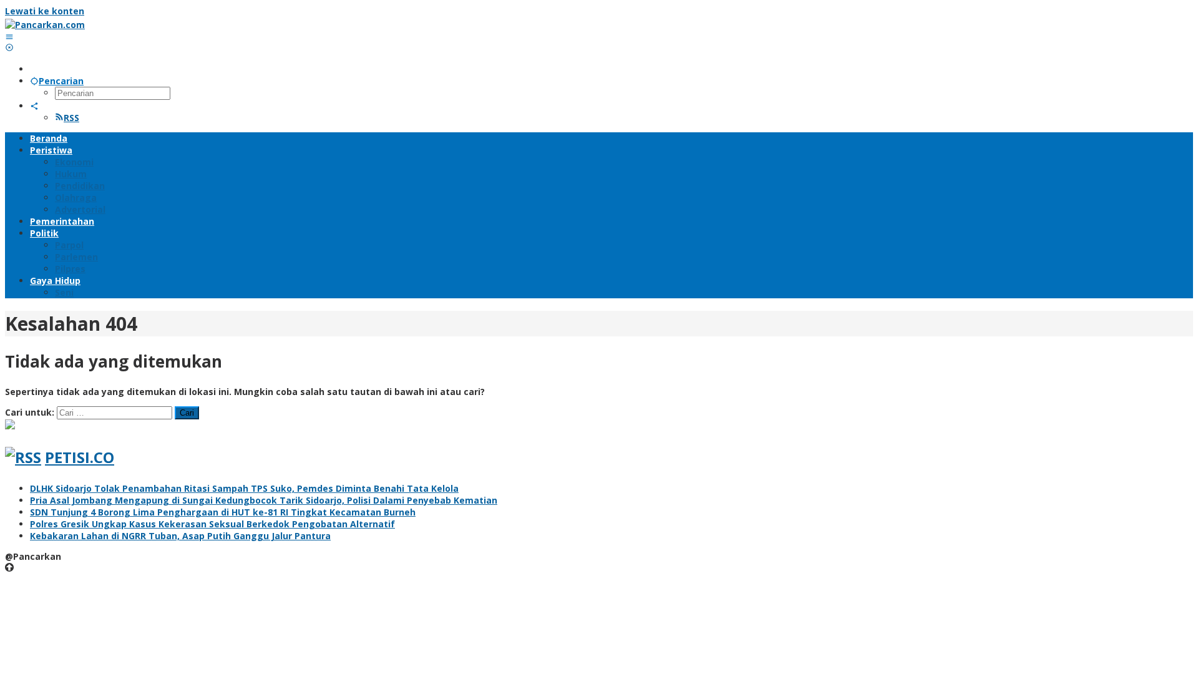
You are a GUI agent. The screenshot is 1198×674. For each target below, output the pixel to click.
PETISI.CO (79, 457)
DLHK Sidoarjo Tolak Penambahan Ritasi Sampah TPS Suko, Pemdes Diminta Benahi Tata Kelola (244, 488)
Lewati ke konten (44, 11)
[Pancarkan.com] (45, 25)
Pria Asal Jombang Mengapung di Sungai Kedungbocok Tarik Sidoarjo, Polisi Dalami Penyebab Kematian (263, 500)
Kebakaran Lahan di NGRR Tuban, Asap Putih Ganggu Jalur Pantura (180, 536)
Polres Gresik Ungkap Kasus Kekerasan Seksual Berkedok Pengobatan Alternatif (212, 524)
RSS (71, 118)
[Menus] (9, 36)
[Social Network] (34, 106)
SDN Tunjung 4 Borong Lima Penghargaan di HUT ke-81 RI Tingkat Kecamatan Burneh (223, 512)
